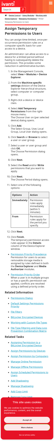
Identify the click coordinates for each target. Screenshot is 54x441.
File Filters (16, 311)
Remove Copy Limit (21, 397)
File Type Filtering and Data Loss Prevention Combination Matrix (29, 329)
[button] (23, 9)
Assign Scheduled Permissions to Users (29, 374)
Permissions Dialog (22, 298)
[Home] (6, 15)
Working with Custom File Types (29, 322)
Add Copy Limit (19, 391)
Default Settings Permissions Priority (27, 305)
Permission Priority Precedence (28, 254)
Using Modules (28, 15)
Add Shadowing (20, 380)
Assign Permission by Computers (29, 356)
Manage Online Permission (26, 361)
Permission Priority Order (25, 274)
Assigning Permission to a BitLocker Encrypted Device (26, 344)
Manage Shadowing (22, 386)
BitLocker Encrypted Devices (27, 317)
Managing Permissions (28, 19)
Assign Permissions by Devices (28, 351)
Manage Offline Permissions (27, 367)
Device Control (15, 15)
